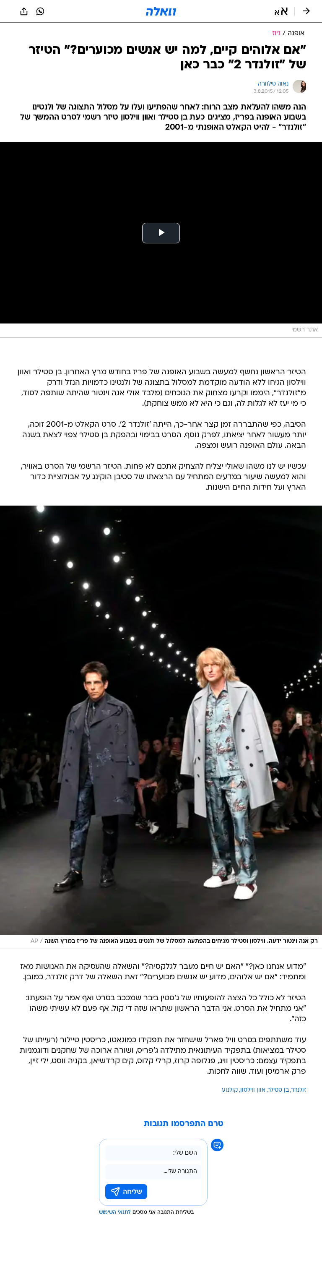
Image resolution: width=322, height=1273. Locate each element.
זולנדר (298, 1090)
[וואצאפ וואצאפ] (40, 11)
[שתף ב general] (24, 11)
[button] (281, 11)
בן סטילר (278, 1090)
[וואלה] (161, 11)
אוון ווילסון (252, 1090)
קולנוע (230, 1090)
